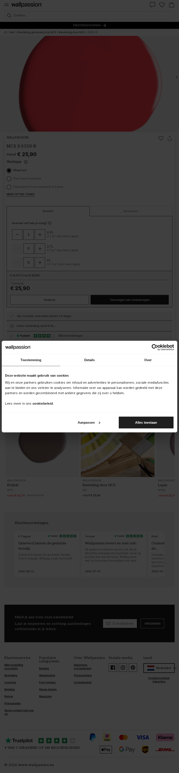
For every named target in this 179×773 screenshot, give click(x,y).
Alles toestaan (146, 422)
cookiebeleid (43, 403)
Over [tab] (148, 360)
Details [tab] (89, 360)
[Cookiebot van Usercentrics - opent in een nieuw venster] (155, 347)
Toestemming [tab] (31, 360)
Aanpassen (86, 422)
